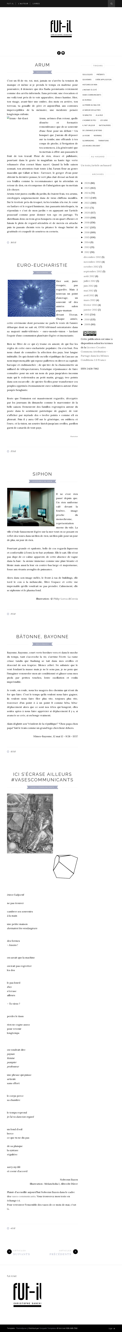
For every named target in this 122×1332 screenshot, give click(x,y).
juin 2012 (89, 285)
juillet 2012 (90, 280)
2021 (87, 207)
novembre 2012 (92, 261)
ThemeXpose (21, 1328)
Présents (100, 74)
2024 (87, 192)
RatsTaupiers (105, 125)
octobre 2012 (91, 266)
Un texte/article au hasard (96, 165)
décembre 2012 (92, 257)
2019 (87, 217)
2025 (87, 187)
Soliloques (42, 644)
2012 (87, 252)
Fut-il (10, 3)
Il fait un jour (88, 125)
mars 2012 (89, 300)
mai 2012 (89, 290)
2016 (87, 232)
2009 (87, 324)
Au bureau (87, 100)
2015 (86, 237)
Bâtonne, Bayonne (42, 636)
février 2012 (90, 304)
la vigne (86, 135)
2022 (87, 202)
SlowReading (88, 140)
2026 (87, 182)
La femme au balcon (91, 105)
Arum (42, 64)
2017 (86, 227)
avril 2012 (89, 295)
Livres (36, 3)
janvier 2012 (90, 309)
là (8, 1208)
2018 (87, 222)
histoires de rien (42, 481)
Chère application (103, 79)
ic (18, 1200)
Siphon (42, 474)
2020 (87, 212)
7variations (103, 140)
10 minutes (87, 115)
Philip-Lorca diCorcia (65, 598)
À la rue (99, 115)
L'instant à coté (89, 90)
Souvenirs (42, 72)
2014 (87, 242)
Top (111, 1329)
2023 (87, 197)
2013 (87, 247)
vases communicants (42, 787)
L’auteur (23, 3)
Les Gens (104, 120)
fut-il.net (12, 1276)
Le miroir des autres (91, 110)
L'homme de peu (89, 120)
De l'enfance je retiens (92, 130)
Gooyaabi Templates (47, 1328)
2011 (86, 314)
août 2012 (89, 276)
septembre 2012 (93, 271)
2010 (87, 319)
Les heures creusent (91, 146)
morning (98, 135)
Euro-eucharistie (42, 265)
